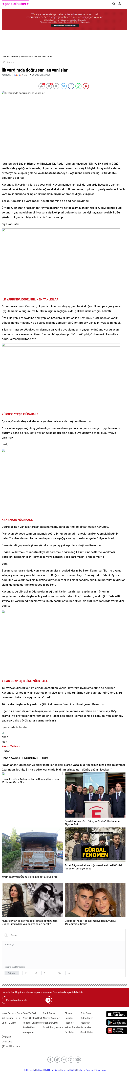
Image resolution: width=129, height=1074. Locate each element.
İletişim (39, 1070)
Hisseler (69, 1022)
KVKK (73, 1070)
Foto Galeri (86, 1013)
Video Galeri (86, 1017)
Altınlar (69, 1013)
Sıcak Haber (87, 1032)
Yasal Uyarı (100, 1070)
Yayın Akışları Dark (32, 1017)
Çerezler (65, 1070)
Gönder (12, 973)
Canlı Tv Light (9, 1022)
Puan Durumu (50, 1022)
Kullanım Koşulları (85, 1070)
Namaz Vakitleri (51, 1017)
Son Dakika (29, 1027)
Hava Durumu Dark (12, 1013)
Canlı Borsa (49, 1013)
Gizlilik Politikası (52, 1070)
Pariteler (69, 1032)
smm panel (28, 1032)
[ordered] (45, 973)
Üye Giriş (6, 1036)
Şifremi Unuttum (11, 1046)
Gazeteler (85, 1027)
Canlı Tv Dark (30, 1013)
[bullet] (50, 973)
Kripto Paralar (72, 1027)
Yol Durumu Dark (11, 1017)
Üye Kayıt (7, 1041)
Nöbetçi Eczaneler (33, 1022)
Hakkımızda (29, 1070)
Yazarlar (85, 1022)
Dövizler (69, 1017)
